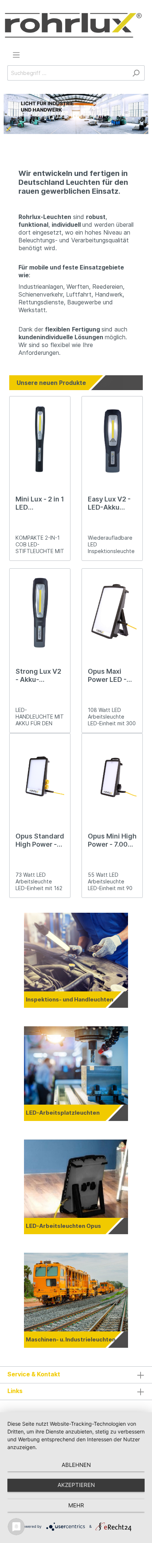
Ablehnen (76, 1464)
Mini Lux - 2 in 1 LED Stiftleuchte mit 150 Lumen (39, 503)
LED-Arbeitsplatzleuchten (63, 1112)
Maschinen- (43, 1339)
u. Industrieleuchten (87, 1339)
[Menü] (16, 55)
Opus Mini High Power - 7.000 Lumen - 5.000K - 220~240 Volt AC (112, 840)
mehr (76, 1505)
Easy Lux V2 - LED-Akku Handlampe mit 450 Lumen (112, 503)
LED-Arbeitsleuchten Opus (63, 1225)
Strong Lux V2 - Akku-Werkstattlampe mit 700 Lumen (39, 675)
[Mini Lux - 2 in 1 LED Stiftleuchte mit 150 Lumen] (39, 439)
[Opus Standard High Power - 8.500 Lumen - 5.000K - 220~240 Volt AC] (39, 776)
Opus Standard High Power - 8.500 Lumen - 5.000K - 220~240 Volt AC (39, 840)
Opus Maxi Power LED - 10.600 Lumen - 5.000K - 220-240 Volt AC (110, 675)
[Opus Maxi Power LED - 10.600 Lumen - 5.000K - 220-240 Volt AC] (112, 612)
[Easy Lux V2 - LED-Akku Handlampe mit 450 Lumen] (112, 439)
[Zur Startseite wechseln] (73, 25)
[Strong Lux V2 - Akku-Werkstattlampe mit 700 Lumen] (39, 612)
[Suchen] (136, 73)
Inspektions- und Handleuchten (69, 999)
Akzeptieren (76, 1484)
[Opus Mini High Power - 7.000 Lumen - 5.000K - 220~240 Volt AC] (112, 776)
